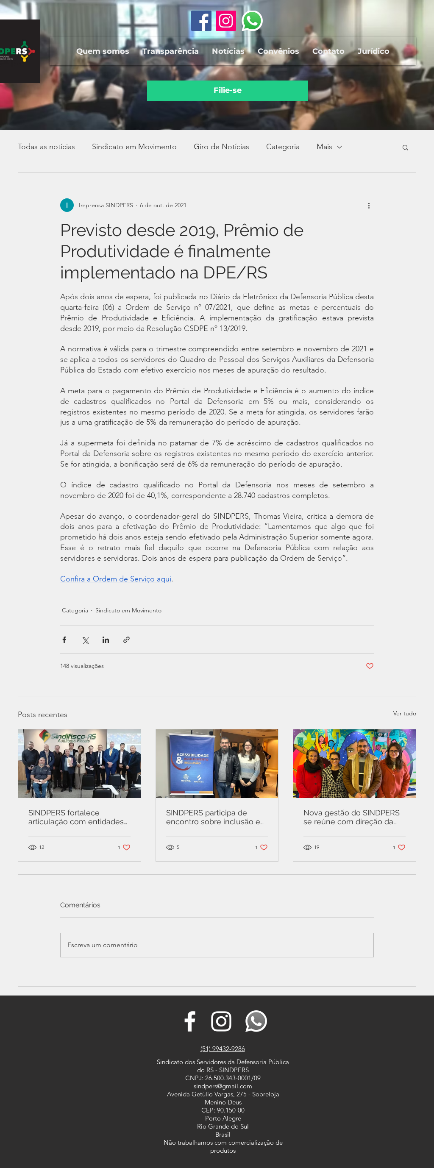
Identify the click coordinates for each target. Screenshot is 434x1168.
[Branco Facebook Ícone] (189, 1021)
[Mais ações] (369, 205)
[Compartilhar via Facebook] (64, 640)
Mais (324, 146)
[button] (103, 51)
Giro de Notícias (221, 146)
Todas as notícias (46, 146)
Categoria (283, 146)
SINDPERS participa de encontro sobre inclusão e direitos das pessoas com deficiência (213, 817)
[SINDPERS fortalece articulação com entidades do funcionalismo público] (79, 763)
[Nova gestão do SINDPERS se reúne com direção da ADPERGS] (354, 763)
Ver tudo (404, 713)
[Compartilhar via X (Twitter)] (85, 640)
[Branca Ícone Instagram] (221, 1021)
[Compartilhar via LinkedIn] (106, 640)
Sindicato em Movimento (134, 146)
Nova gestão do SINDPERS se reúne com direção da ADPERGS (351, 817)
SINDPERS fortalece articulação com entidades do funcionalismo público (76, 817)
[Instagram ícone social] (226, 21)
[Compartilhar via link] (126, 640)
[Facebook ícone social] (201, 21)
